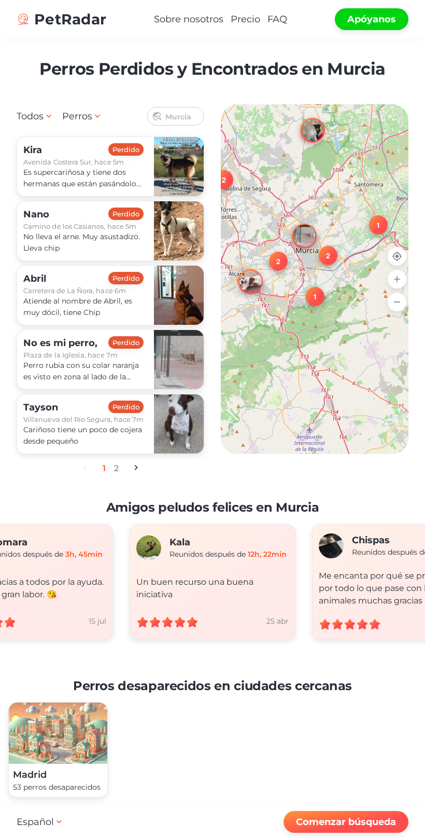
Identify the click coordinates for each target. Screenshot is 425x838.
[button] (303, 121)
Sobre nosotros (188, 19)
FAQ (277, 19)
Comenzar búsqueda (346, 822)
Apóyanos (371, 19)
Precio (245, 19)
